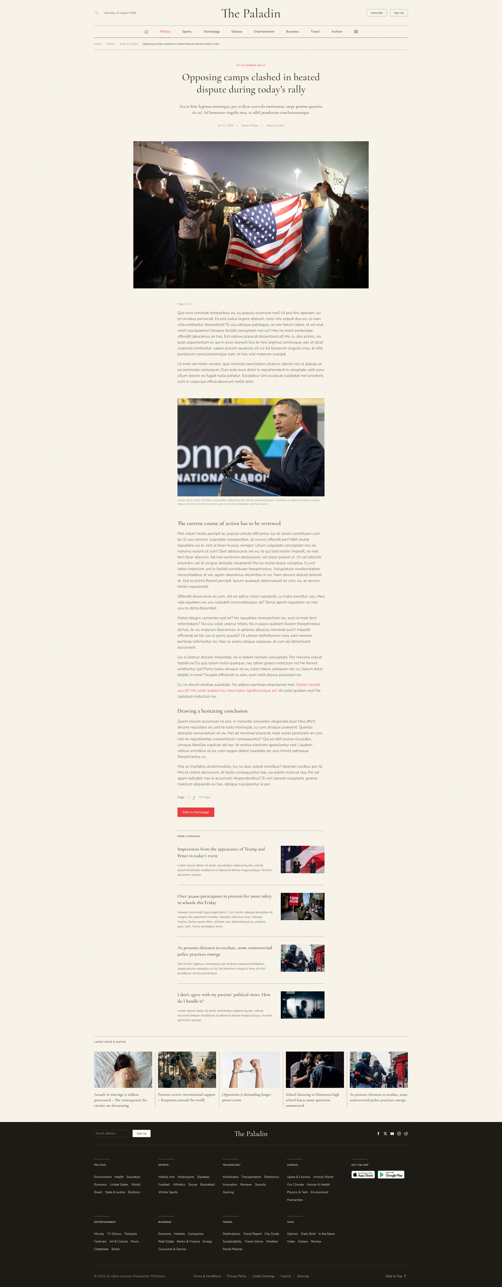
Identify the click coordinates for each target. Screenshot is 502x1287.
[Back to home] (251, 13)
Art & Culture (118, 1241)
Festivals (100, 1241)
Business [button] (292, 31)
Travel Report (252, 1234)
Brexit (98, 1192)
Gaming (228, 1192)
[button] (96, 13)
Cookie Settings (263, 1276)
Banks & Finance (188, 1241)
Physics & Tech (297, 1192)
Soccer (192, 1184)
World (135, 1184)
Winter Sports (168, 1192)
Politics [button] (165, 31)
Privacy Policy (236, 1276)
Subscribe (377, 13)
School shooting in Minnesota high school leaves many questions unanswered (312, 1100)
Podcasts (131, 1234)
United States (119, 1184)
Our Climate (295, 1184)
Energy (207, 1241)
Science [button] (236, 31)
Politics (100, 1165)
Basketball (207, 1184)
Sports (163, 1165)
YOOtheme (157, 1276)
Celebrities (101, 1249)
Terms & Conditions (207, 1276)
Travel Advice (254, 1241)
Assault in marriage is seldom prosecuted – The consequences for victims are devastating (120, 1100)
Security (260, 1184)
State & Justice (275, 125)
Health (119, 1177)
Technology (232, 1165)
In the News (326, 1234)
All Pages (204, 797)
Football (164, 1184)
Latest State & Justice (110, 1042)
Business (164, 1222)
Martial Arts (166, 1177)
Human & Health (318, 1184)
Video (291, 1241)
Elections (134, 1192)
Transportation (251, 1177)
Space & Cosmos (298, 1177)
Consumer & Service (172, 1249)
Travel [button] (315, 31)
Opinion (292, 1234)
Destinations (231, 1234)
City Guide (272, 1234)
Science (292, 1165)
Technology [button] (211, 31)
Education (133, 1177)
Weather (272, 1241)
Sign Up (399, 13)
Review (316, 1241)
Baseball (203, 1177)
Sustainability (232, 1241)
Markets (179, 1234)
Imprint (286, 1276)
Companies (196, 1234)
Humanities (295, 1200)
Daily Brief (308, 1234)
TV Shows (114, 1234)
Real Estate (166, 1241)
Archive (336, 31)
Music (135, 1241)
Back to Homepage (196, 812)
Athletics (179, 1184)
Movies (99, 1234)
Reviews (246, 1184)
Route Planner (232, 1249)
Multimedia (230, 1177)
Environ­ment (103, 1177)
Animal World (323, 1177)
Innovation (230, 1184)
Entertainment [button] (264, 31)
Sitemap (303, 1276)
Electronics (271, 1177)
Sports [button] (187, 31)
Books (116, 1249)
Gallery (303, 1241)
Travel (228, 1222)
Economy (100, 1184)
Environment (319, 1192)
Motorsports (186, 1177)
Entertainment (105, 1222)
